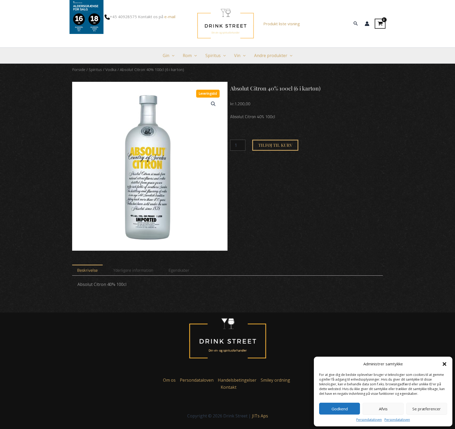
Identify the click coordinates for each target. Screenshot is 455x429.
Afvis (383, 408)
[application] (172, 55)
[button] (444, 364)
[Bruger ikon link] (367, 23)
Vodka (110, 69)
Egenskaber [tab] (179, 270)
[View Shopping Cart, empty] (380, 24)
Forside (78, 69)
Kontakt (228, 387)
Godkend (340, 408)
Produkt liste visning (281, 23)
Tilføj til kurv (275, 145)
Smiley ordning (275, 380)
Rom (187, 55)
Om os (169, 380)
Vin (237, 55)
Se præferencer (426, 408)
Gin (166, 55)
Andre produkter (270, 55)
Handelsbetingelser (237, 380)
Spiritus (213, 55)
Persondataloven (369, 419)
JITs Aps (260, 416)
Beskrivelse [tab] (87, 270)
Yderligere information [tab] (133, 270)
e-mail (169, 16)
